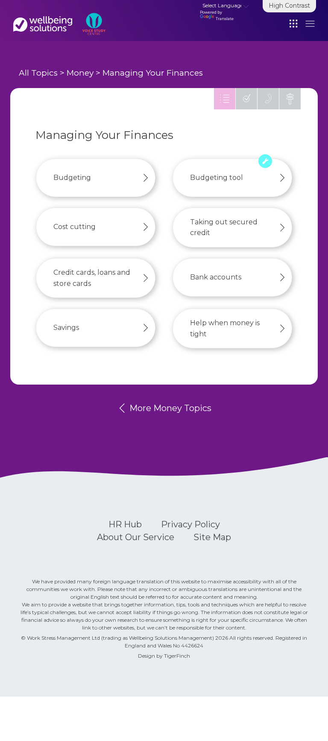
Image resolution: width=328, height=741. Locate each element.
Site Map (212, 537)
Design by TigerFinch (164, 656)
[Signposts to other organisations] (290, 98)
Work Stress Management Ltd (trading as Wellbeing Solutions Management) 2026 (128, 638)
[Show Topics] (294, 23)
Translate (225, 18)
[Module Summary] (246, 98)
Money (80, 73)
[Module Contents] (224, 98)
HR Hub (125, 524)
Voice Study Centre (43, 24)
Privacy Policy (190, 524)
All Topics (38, 73)
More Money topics (169, 408)
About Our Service (135, 537)
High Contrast (289, 5)
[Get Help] (268, 98)
